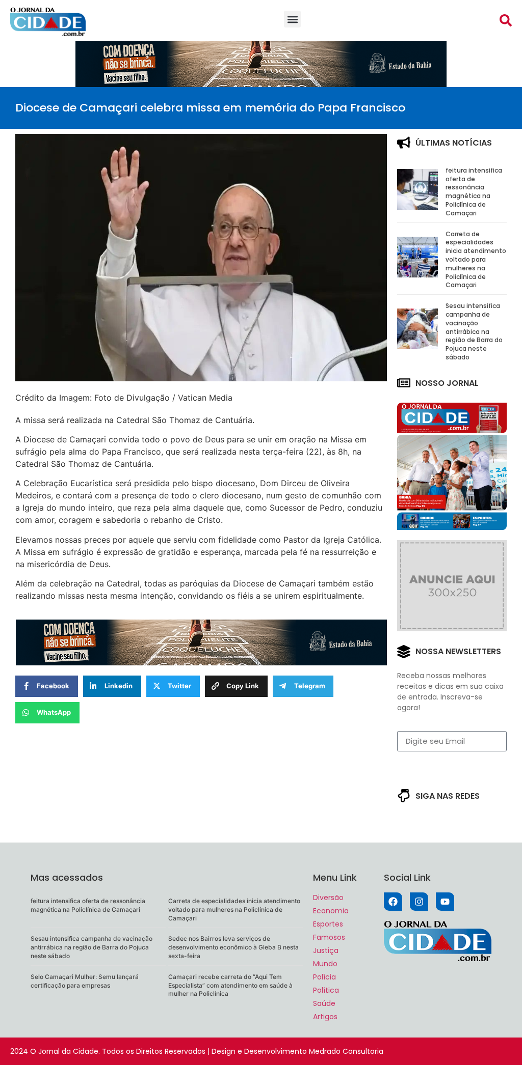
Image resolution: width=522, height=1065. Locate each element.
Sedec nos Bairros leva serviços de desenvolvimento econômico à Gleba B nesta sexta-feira (233, 947)
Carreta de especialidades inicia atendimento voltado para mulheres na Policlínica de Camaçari (476, 260)
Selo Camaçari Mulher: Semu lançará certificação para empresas (85, 981)
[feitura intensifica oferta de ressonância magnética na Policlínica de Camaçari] (417, 207)
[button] (292, 19)
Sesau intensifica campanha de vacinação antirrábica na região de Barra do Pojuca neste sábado (474, 331)
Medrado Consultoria (346, 1051)
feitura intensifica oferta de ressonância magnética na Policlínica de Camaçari (474, 191)
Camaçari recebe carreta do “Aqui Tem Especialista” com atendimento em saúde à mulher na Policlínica (230, 985)
